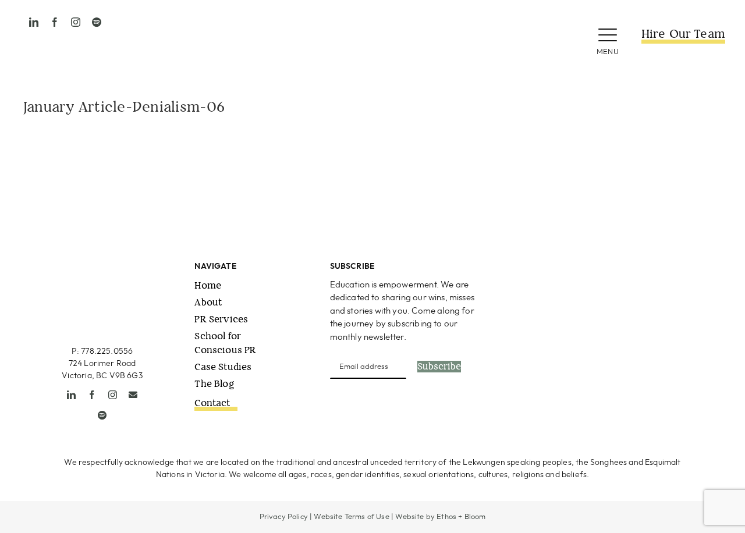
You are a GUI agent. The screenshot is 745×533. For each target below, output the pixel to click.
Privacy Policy (284, 517)
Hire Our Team (683, 34)
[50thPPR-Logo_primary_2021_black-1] (372, 17)
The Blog (214, 384)
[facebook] (54, 22)
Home (207, 285)
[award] (667, 266)
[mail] (133, 394)
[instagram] (75, 22)
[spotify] (96, 22)
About (208, 302)
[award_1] (558, 266)
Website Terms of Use (351, 517)
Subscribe (439, 366)
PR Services (221, 319)
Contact (212, 403)
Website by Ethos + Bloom (440, 517)
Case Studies (222, 367)
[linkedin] (33, 22)
